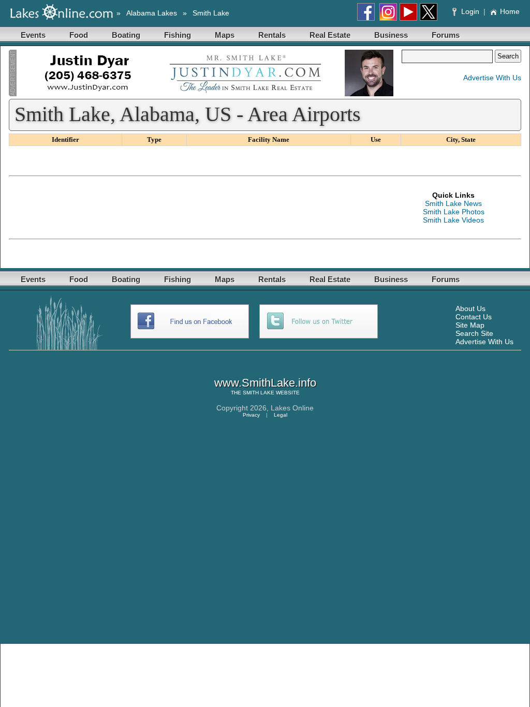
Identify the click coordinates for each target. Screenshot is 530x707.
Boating (126, 35)
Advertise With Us (492, 77)
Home (510, 11)
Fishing (177, 35)
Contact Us (473, 317)
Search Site (474, 333)
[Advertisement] (197, 207)
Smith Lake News (453, 203)
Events (33, 35)
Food (78, 35)
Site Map (469, 325)
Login (470, 11)
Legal (280, 415)
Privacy (251, 415)
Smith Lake (211, 13)
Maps (224, 35)
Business (391, 35)
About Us (470, 308)
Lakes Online (292, 408)
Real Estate (330, 35)
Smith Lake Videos (453, 220)
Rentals (272, 35)
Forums (446, 35)
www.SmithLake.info (265, 382)
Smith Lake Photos (453, 212)
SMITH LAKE (258, 392)
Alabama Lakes (151, 13)
